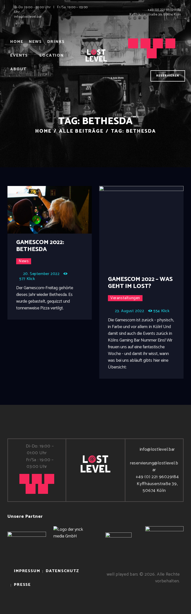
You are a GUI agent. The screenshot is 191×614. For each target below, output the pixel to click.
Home (43, 131)
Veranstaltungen (125, 298)
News (24, 261)
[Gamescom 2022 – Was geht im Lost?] (151, 228)
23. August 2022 (129, 311)
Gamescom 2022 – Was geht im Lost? (140, 282)
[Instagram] (145, 43)
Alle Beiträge (81, 131)
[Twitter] (158, 43)
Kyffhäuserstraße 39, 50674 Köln (157, 487)
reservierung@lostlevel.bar (154, 466)
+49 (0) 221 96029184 (157, 477)
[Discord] (152, 53)
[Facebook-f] (170, 43)
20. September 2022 (41, 273)
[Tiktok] (133, 43)
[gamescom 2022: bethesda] (59, 210)
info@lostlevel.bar (157, 449)
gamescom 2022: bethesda (40, 246)
